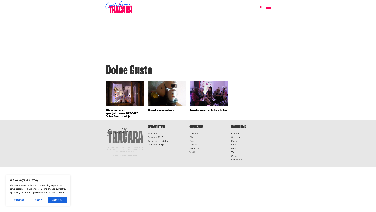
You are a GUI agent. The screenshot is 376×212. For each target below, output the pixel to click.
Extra (234, 141)
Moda (234, 149)
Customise (19, 199)
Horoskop (236, 160)
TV (232, 152)
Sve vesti (236, 137)
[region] (38, 190)
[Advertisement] (188, 40)
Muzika (193, 145)
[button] (261, 7)
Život (234, 156)
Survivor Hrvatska (158, 141)
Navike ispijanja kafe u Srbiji (208, 110)
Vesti (192, 152)
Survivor (152, 134)
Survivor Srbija (156, 145)
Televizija (194, 149)
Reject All (38, 199)
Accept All (57, 199)
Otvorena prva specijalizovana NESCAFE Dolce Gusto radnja (122, 113)
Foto (191, 141)
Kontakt (193, 134)
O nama (235, 134)
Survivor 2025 (155, 137)
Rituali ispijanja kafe (161, 110)
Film (191, 137)
